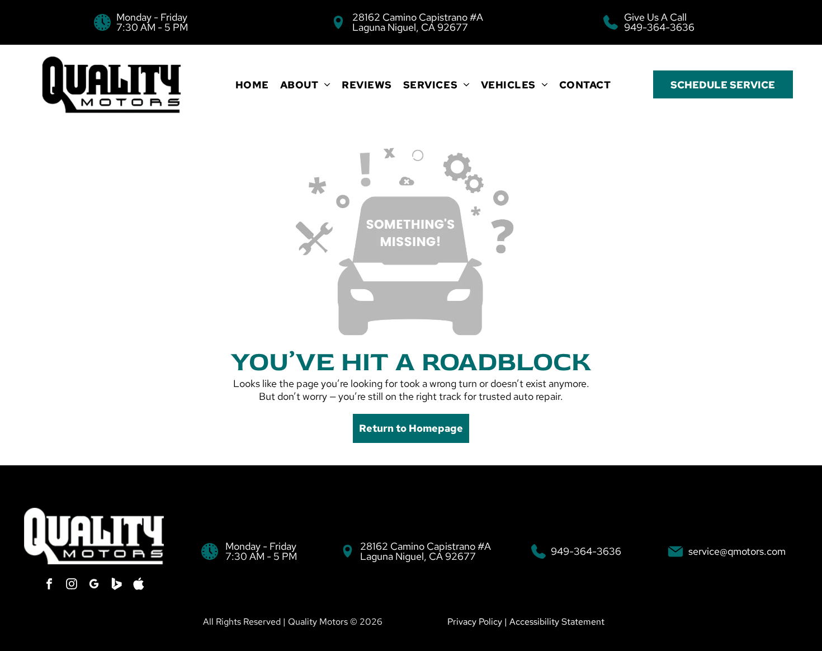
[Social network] (116, 585)
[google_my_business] (94, 585)
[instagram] (71, 585)
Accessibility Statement (556, 622)
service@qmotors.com (737, 551)
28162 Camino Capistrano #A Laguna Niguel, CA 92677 (417, 22)
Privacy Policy (474, 622)
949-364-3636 (659, 27)
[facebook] (49, 585)
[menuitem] (252, 84)
